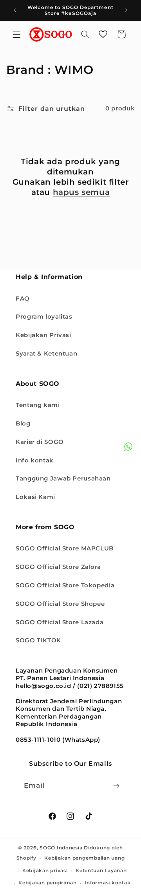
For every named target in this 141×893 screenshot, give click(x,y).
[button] (16, 34)
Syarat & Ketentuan (46, 353)
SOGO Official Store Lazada (59, 622)
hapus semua (81, 192)
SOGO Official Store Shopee (60, 603)
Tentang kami (38, 405)
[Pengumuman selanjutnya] (126, 10)
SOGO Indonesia (61, 848)
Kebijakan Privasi (43, 335)
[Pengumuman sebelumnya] (15, 10)
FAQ (23, 298)
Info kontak (35, 460)
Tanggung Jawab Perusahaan (63, 478)
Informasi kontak (108, 883)
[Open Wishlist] (103, 34)
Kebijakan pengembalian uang (84, 858)
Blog (23, 423)
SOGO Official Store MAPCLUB (65, 548)
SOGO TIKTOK (38, 640)
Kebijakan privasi (45, 870)
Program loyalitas (44, 316)
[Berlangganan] (116, 785)
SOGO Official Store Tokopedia (65, 585)
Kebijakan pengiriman (47, 883)
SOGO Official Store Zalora (58, 566)
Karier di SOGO (40, 442)
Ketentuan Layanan (101, 870)
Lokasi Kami (35, 497)
